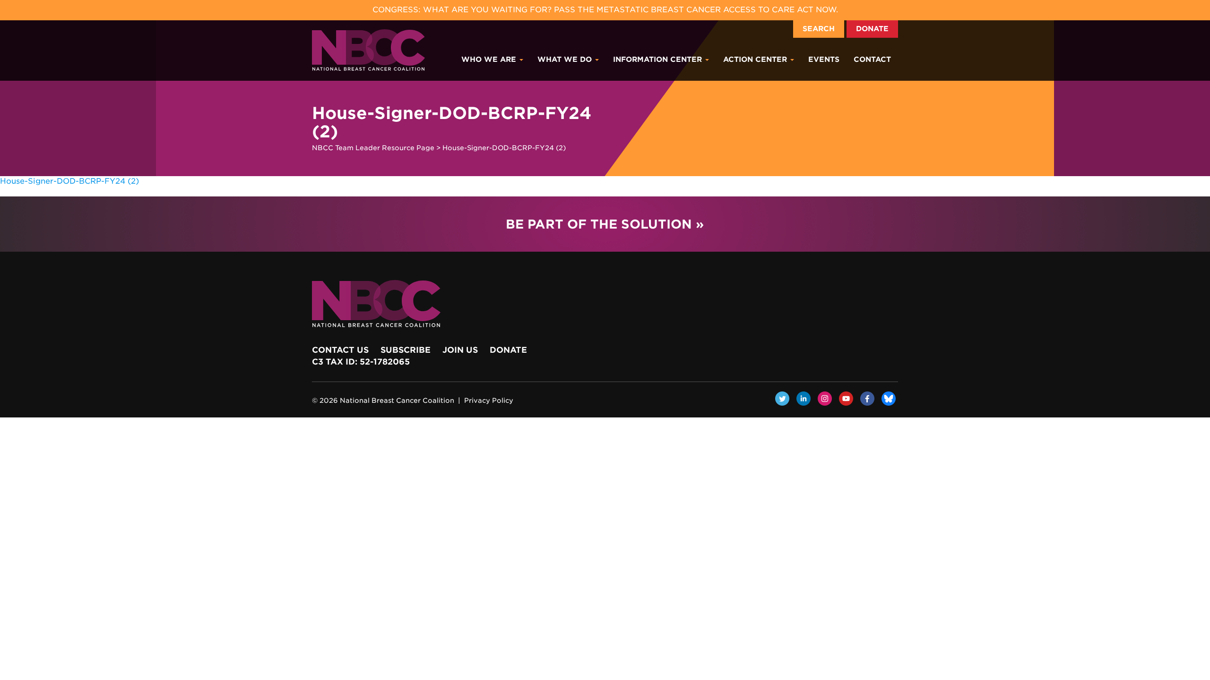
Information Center (658, 59)
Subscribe (405, 350)
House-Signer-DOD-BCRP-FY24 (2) (69, 181)
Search (819, 29)
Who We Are (490, 59)
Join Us (460, 350)
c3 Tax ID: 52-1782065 (361, 361)
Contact (872, 59)
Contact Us (340, 350)
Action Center (756, 59)
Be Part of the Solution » (605, 224)
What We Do (565, 59)
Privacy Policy (488, 400)
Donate (872, 29)
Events (823, 59)
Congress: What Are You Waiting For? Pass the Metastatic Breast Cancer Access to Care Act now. (605, 9)
